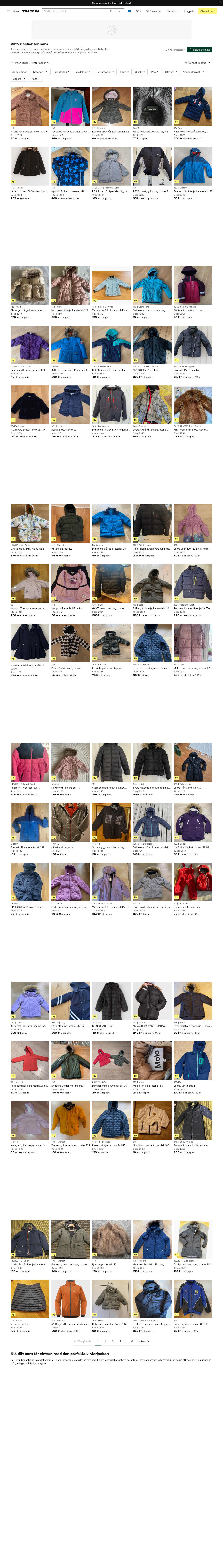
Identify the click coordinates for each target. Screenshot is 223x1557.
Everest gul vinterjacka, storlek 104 (70, 1145)
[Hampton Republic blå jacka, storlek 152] (70, 583)
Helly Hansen (104, 366)
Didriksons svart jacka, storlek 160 (192, 1264)
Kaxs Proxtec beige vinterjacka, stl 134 (152, 907)
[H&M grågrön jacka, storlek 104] (111, 1299)
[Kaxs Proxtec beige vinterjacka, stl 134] (152, 882)
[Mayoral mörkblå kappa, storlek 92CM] (30, 643)
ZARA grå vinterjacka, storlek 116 (151, 608)
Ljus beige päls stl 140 (104, 1264)
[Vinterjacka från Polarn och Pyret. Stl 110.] (111, 882)
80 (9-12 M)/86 (181, 426)
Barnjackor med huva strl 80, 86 (109, 1085)
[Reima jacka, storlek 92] (70, 404)
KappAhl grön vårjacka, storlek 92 (110, 131)
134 (94, 307)
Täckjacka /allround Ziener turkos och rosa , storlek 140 (69, 131)
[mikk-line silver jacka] (70, 822)
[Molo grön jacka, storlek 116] (152, 1060)
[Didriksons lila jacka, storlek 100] (30, 345)
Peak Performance (148, 1321)
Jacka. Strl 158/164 (184, 1085)
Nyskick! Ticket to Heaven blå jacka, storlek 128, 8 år (67, 191)
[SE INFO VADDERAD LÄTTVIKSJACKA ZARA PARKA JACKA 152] (111, 1001)
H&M (22, 426)
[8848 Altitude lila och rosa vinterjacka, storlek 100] (193, 285)
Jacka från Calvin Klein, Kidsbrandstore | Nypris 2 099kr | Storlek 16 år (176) (192, 787)
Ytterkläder (21, 62)
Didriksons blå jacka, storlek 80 (109, 548)
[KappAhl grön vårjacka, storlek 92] (111, 106)
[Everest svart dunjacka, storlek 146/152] (152, 643)
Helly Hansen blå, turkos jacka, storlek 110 (108, 370)
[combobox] (78, 11)
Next (59, 307)
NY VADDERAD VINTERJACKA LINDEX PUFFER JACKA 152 (149, 1026)
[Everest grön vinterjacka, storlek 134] (70, 1239)
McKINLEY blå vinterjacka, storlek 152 (29, 1264)
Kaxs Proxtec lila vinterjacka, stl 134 (28, 1026)
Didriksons (144, 307)
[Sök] (111, 11)
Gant (100, 605)
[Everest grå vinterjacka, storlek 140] (152, 404)
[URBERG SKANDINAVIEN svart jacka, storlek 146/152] (30, 882)
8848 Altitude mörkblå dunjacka (191, 1145)
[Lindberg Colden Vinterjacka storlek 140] (70, 1060)
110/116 (14, 1142)
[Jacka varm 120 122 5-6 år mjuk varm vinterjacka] (193, 523)
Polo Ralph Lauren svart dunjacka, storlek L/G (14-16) (151, 548)
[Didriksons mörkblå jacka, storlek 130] (152, 822)
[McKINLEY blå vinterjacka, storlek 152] (30, 1239)
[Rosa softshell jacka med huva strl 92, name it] (30, 1060)
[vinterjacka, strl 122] (70, 523)
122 (12, 307)
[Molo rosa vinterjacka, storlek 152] (193, 643)
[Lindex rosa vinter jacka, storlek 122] (70, 882)
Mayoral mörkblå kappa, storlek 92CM (28, 667)
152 (175, 188)
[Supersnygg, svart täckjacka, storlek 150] (111, 822)
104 (94, 664)
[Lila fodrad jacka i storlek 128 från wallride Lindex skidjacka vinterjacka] (193, 822)
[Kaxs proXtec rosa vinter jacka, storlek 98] (30, 583)
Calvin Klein (185, 784)
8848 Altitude (189, 307)
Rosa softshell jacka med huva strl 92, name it (29, 1085)
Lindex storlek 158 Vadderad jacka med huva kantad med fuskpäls (29, 191)
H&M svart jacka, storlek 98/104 (28, 429)
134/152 (55, 844)
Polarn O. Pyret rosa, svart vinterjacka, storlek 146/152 (26, 787)
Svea (182, 1022)
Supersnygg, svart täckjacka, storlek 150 (108, 847)
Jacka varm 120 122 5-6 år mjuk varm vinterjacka (191, 548)
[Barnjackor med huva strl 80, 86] (111, 1060)
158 (12, 188)
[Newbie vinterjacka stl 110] (70, 762)
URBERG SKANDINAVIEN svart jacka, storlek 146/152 (27, 907)
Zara (141, 605)
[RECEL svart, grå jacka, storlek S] (152, 166)
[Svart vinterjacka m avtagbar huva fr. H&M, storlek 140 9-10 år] (152, 762)
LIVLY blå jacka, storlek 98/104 (68, 1026)
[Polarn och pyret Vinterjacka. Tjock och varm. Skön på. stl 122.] (193, 583)
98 (12, 605)
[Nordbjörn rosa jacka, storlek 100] (152, 1120)
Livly (63, 1022)
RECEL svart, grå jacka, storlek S (150, 191)
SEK (138, 11)
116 (175, 366)
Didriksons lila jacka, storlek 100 (28, 370)
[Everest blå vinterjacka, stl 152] (30, 822)
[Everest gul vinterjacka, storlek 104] (70, 1120)
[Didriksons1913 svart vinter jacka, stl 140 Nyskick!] (111, 404)
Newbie (55, 784)
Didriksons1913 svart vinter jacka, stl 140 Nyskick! (110, 429)
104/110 (14, 545)
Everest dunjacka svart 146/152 (109, 1145)
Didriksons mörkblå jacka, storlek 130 (150, 847)
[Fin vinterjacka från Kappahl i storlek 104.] (111, 643)
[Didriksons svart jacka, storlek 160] (193, 1239)
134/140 (178, 128)
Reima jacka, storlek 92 (63, 429)
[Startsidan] (31, 11)
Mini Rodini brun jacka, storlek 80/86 (190, 429)
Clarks (19, 307)
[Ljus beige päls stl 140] (111, 1239)
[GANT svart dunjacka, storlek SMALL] (111, 583)
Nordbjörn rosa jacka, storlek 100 (151, 1145)
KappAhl (101, 128)
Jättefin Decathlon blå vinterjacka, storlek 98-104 (70, 370)
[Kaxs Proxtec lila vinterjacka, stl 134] (30, 1001)
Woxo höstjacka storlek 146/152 (150, 131)
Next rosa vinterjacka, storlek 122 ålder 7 (69, 310)
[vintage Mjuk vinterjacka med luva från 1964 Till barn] (30, 1120)
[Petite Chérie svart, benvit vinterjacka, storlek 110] (70, 643)
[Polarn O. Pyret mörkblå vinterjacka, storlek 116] (193, 345)
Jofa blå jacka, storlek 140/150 (190, 1324)
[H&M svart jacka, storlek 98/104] (30, 404)
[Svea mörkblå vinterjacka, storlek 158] (193, 1001)
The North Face (150, 366)
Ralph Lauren (145, 545)
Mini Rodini (196, 426)
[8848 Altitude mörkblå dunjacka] (193, 1120)
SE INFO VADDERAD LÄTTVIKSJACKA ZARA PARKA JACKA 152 (108, 1026)
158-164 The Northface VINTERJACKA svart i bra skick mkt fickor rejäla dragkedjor (151, 370)
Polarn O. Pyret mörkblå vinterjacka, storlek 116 (186, 370)
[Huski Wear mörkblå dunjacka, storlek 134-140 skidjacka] (193, 106)
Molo (182, 664)
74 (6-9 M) (97, 188)
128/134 (137, 844)
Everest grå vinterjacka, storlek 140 (150, 429)
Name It (60, 545)
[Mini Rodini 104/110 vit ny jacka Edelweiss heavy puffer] (30, 523)
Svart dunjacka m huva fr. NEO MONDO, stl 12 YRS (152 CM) (108, 787)
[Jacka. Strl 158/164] (193, 1060)
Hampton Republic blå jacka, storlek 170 (148, 1264)
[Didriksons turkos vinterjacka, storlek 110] (152, 285)
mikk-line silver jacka (62, 847)
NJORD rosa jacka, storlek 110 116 (29, 131)
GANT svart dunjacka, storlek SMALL (108, 608)
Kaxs (141, 903)
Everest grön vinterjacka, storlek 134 (69, 1264)
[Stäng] (220, 3)
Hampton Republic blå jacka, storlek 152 (66, 608)
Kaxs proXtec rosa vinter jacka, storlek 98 (28, 608)
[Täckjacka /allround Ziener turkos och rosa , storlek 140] (70, 106)
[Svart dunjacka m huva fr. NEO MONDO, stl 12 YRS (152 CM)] (111, 762)
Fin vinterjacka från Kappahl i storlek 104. (108, 668)
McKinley (25, 1261)
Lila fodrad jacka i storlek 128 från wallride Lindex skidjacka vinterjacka (192, 847)
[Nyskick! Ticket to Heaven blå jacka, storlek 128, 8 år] (70, 166)
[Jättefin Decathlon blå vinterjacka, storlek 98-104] (70, 345)
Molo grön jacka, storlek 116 (148, 1085)
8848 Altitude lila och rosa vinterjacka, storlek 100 (188, 310)
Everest (183, 188)
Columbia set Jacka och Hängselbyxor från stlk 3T (188, 907)
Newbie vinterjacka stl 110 (65, 787)
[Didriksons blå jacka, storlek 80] (111, 523)
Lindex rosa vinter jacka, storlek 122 (68, 907)
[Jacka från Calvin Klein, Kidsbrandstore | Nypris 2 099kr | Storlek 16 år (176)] (193, 762)
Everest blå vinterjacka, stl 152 (27, 847)
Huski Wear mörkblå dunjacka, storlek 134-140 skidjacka (190, 131)
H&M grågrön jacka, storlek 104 (109, 1324)
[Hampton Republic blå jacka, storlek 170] (152, 1239)
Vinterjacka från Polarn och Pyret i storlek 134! (110, 310)
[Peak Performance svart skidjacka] (152, 1299)
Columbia (183, 903)
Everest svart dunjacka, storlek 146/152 (150, 668)
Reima (59, 426)
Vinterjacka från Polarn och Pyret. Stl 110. (110, 907)
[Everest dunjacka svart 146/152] (111, 1120)
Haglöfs (61, 1321)
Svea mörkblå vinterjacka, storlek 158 (192, 1026)
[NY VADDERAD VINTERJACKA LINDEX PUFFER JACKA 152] (152, 1001)
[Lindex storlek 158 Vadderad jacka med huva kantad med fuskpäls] (30, 166)
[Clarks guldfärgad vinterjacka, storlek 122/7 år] (30, 285)
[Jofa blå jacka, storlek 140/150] (193, 1299)
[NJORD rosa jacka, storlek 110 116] (30, 106)
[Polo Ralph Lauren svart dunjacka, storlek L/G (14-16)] (152, 523)
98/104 (14, 426)
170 (134, 188)
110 (12, 128)
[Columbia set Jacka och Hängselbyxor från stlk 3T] (193, 882)
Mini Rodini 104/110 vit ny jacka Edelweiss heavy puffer (27, 548)
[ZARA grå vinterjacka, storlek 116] (152, 583)
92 (93, 128)
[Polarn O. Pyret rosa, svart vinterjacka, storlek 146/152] (30, 762)
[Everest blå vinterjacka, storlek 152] (193, 166)
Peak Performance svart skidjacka (151, 1324)
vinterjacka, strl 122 (61, 548)
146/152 (137, 128)
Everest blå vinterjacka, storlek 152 (193, 191)
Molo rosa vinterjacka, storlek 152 (192, 668)
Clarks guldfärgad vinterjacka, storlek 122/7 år (27, 310)
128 (53, 188)
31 (131, 1341)
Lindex (19, 188)
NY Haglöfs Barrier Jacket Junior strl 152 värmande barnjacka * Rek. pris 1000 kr (70, 1324)
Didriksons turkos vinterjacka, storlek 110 (149, 310)
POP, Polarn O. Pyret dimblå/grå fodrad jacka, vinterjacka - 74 (109, 191)
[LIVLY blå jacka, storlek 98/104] (70, 1001)
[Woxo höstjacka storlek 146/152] (152, 106)
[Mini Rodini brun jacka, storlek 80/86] (193, 404)
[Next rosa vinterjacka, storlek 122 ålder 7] (70, 285)
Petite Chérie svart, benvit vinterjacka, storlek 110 (66, 668)
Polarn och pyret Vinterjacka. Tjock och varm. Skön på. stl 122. (193, 608)
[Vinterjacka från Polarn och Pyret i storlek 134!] (111, 285)
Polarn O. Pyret (112, 188)
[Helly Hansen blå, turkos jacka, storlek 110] (111, 345)
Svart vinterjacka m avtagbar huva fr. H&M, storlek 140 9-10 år (151, 787)
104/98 (177, 307)
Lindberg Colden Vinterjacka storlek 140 (66, 1085)
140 (53, 128)
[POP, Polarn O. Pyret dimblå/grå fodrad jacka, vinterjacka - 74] (111, 166)
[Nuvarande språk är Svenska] (129, 11)
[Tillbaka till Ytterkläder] (12, 62)
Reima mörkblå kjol (21, 1324)
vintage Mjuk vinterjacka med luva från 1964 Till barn (29, 1145)
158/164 (137, 366)
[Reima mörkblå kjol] (30, 1299)
